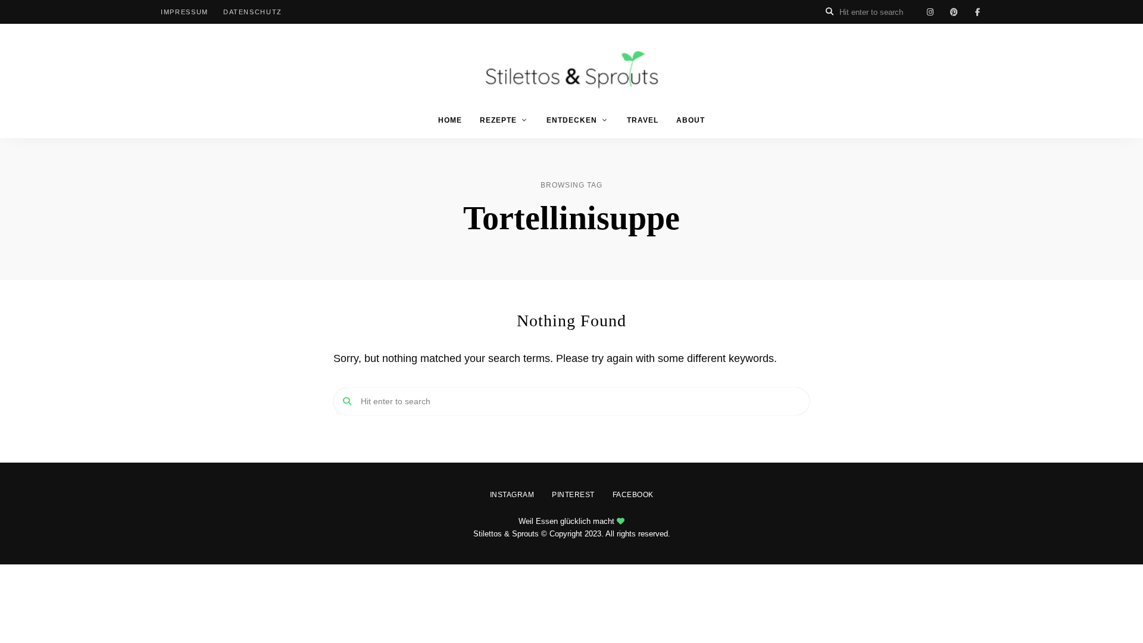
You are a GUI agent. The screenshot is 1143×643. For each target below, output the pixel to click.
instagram (930, 12)
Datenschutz (252, 11)
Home (450, 120)
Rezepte (498, 120)
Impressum (184, 11)
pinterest (954, 12)
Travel (642, 120)
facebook (977, 12)
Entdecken (571, 120)
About (690, 120)
